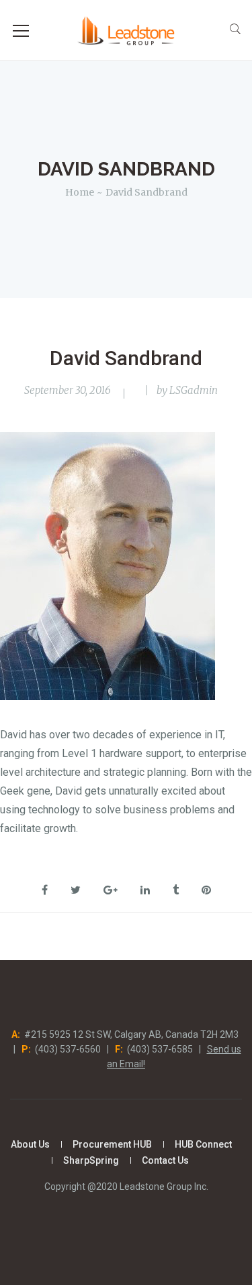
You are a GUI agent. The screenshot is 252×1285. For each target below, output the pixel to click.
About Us (30, 1144)
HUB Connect (203, 1144)
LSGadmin (193, 390)
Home (79, 192)
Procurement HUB (112, 1144)
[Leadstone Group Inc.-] (126, 29)
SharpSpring (91, 1160)
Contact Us (165, 1160)
